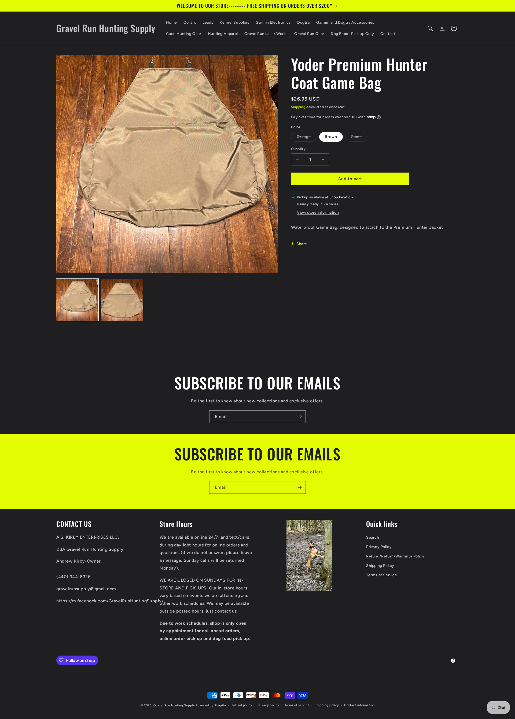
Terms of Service (381, 575)
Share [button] (301, 243)
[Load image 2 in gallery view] (122, 300)
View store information (318, 212)
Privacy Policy (379, 547)
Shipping (298, 107)
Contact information (359, 705)
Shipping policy (327, 705)
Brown (331, 136)
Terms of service (297, 705)
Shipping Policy (380, 566)
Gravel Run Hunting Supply (174, 705)
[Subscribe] (300, 416)
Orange (307, 138)
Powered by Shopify (211, 705)
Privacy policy (268, 705)
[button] (430, 28)
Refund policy (241, 705)
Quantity (298, 149)
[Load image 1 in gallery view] (77, 300)
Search (372, 537)
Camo (359, 138)
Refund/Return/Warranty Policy (395, 556)
